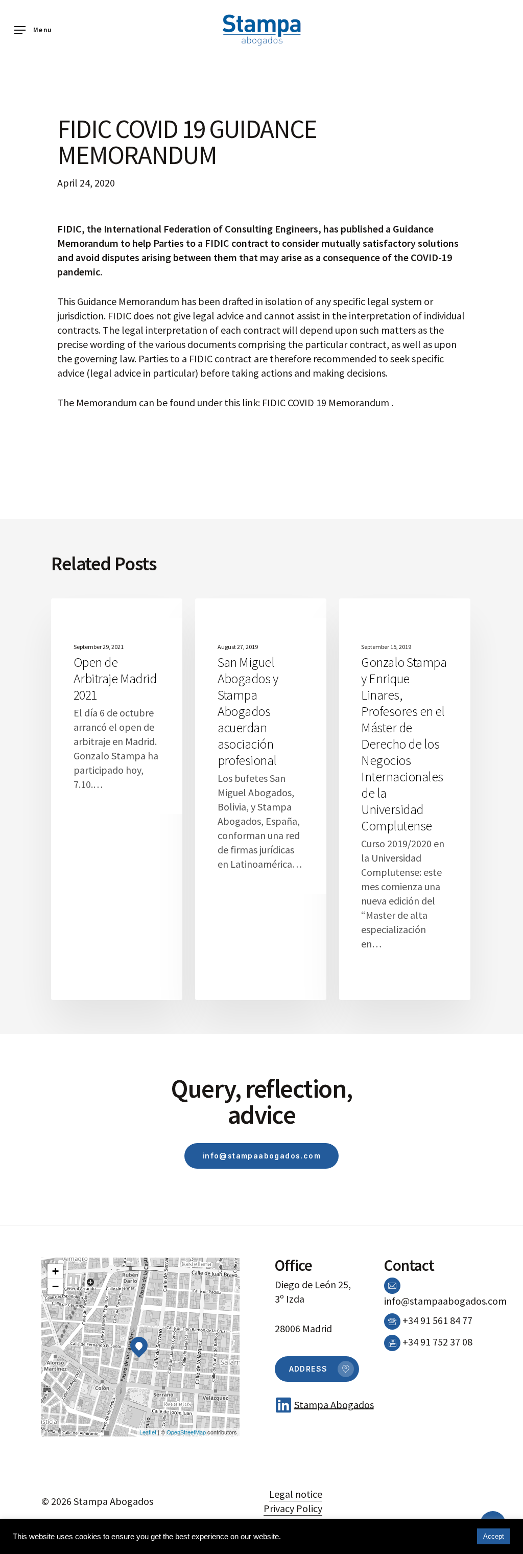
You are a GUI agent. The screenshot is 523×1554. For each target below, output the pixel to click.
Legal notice (295, 1494)
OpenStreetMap (186, 1432)
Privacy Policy (293, 1508)
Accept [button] (493, 1536)
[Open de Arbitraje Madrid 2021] (116, 799)
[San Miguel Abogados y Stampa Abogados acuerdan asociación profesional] (260, 799)
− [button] (55, 1286)
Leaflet (147, 1432)
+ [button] (55, 1271)
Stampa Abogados (334, 1404)
